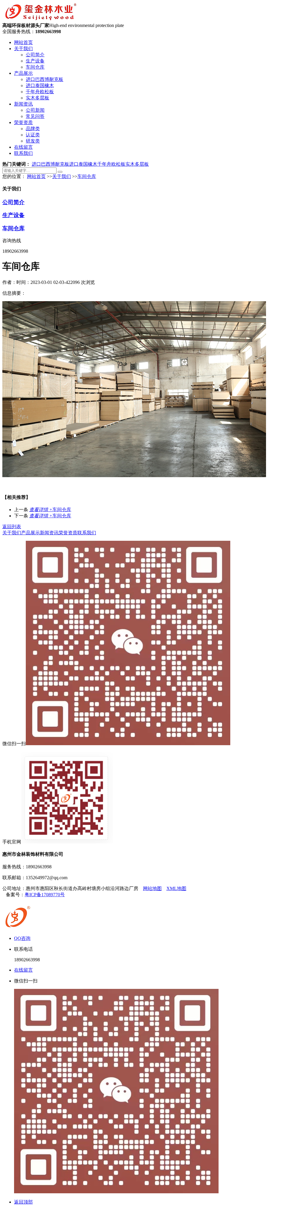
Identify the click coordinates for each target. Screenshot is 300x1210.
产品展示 (23, 73)
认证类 (33, 134)
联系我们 (23, 153)
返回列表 (11, 526)
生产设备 (35, 60)
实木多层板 (37, 97)
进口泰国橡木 (40, 85)
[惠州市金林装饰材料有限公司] (40, 19)
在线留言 (23, 147)
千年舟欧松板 (40, 91)
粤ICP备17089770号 (45, 894)
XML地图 (176, 888)
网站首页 (23, 42)
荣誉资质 (23, 122)
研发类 (33, 140)
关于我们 (23, 48)
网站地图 (152, 888)
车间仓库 (35, 67)
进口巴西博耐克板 (44, 79)
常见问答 (35, 116)
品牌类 (33, 128)
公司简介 (35, 54)
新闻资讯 (23, 103)
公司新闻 (35, 110)
